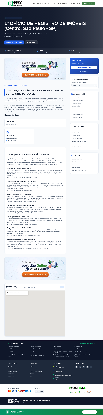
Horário (57, 377)
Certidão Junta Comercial (14, 351)
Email (56, 373)
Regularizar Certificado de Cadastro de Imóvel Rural (27, 235)
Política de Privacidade (13, 369)
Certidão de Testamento (36, 351)
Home (34, 3)
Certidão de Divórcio (77, 103)
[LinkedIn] (76, 367)
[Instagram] (83, 367)
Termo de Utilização (12, 371)
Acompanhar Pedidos (35, 369)
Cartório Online (8, 85)
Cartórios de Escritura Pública (79, 141)
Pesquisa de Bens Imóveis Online (24, 213)
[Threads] (91, 367)
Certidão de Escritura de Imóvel (37, 355)
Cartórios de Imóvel (76, 132)
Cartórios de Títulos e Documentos (80, 144)
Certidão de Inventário (77, 111)
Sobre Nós (10, 366)
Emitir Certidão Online (77, 159)
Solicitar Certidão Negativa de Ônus (27, 201)
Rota (62, 287)
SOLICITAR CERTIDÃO (84, 67)
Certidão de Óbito (76, 106)
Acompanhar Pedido (75, 3)
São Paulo (24, 85)
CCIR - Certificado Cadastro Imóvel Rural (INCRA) (83, 355)
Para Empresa (11, 376)
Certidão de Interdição (77, 109)
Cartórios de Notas (76, 135)
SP (19, 85)
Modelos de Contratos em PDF (79, 170)
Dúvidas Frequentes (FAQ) (36, 371)
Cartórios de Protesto (77, 138)
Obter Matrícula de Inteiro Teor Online (27, 177)
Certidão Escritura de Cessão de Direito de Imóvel (17, 355)
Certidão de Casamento (77, 100)
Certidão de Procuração (77, 114)
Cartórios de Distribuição (78, 146)
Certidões (40, 3)
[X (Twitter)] (80, 367)
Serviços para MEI (76, 167)
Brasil (15, 85)
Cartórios (47, 3)
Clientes (58, 3)
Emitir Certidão (88, 3)
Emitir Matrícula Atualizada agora (29, 190)
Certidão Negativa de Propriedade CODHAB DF (35, 248)
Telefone (57, 366)
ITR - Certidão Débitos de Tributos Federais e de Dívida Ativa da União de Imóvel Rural (63, 355)
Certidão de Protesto (77, 117)
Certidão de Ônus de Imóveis (81, 351)
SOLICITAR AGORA (89, 412)
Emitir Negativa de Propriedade (28, 224)
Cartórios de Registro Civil (78, 130)
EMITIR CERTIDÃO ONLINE (15, 42)
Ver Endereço (32, 42)
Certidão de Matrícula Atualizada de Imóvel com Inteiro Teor (63, 352)
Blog (53, 3)
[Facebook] (87, 367)
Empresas (64, 3)
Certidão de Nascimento (78, 97)
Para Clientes (11, 373)
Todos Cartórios (76, 162)
